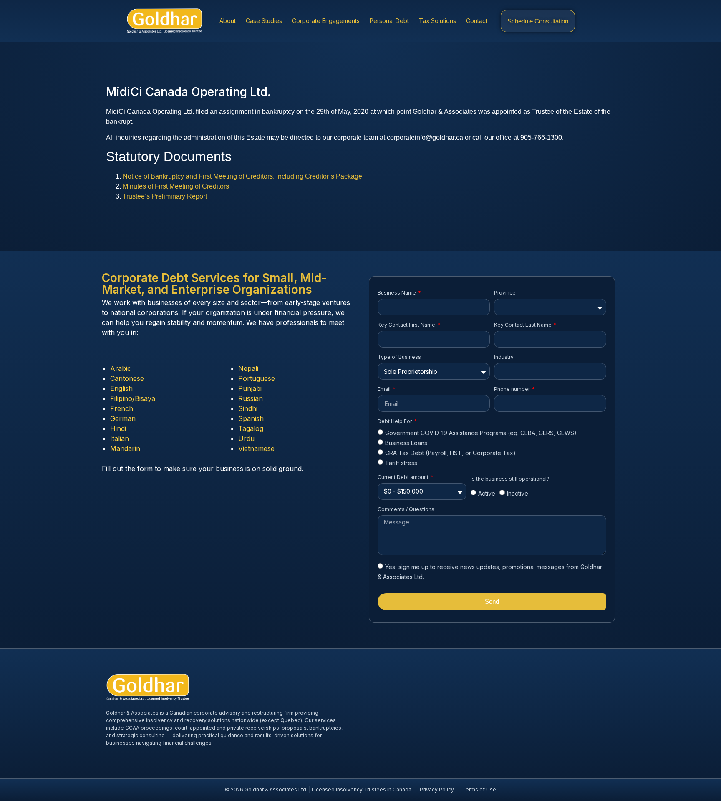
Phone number (512, 389)
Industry (504, 357)
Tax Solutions (437, 20)
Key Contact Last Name (523, 325)
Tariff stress (401, 463)
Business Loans (406, 442)
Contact (476, 20)
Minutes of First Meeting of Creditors (176, 186)
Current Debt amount (404, 477)
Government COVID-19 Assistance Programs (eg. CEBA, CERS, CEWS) (481, 432)
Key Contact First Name (407, 325)
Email (385, 389)
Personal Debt (389, 20)
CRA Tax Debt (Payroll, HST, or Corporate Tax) (450, 452)
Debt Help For (395, 421)
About (227, 20)
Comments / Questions (406, 509)
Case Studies (264, 20)
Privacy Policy (437, 789)
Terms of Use (479, 789)
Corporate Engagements (326, 20)
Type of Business (399, 357)
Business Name (397, 293)
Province (505, 293)
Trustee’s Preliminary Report (165, 196)
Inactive (517, 493)
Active (486, 493)
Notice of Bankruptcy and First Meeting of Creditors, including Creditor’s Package (242, 176)
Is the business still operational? (510, 479)
